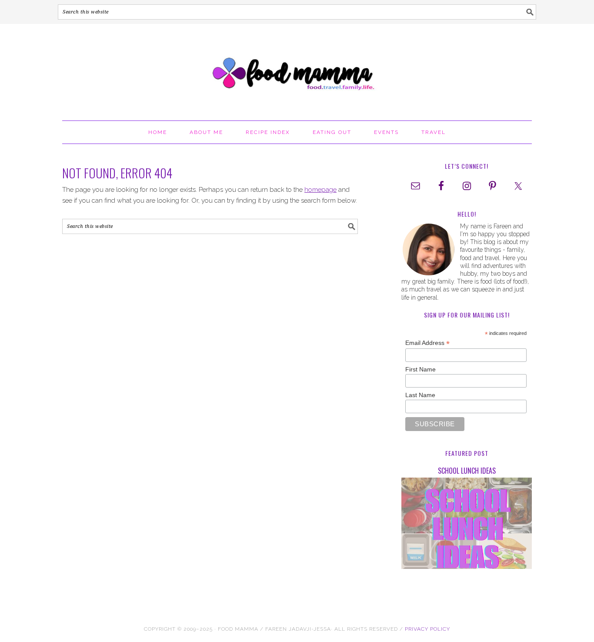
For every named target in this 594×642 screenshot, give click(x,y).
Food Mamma (297, 68)
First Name (420, 369)
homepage (320, 190)
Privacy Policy (427, 629)
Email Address (427, 343)
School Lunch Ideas (467, 470)
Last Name (420, 394)
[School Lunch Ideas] (466, 525)
